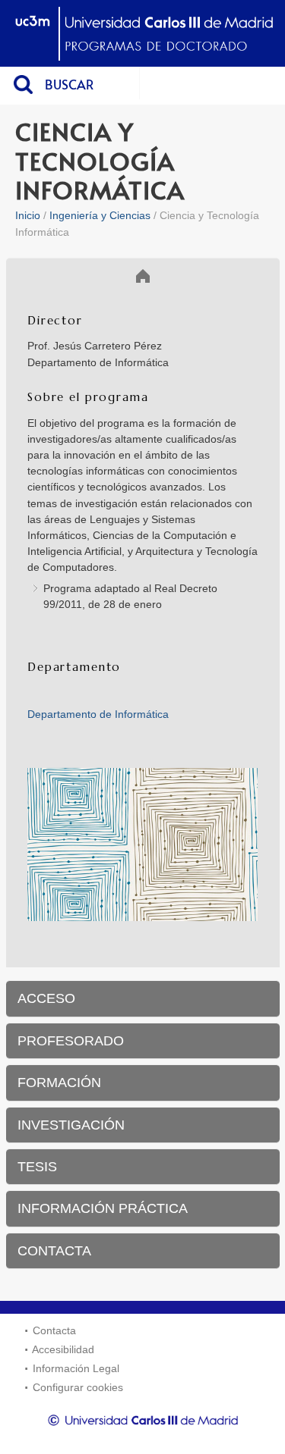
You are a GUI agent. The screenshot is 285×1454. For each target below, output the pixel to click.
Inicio (27, 215)
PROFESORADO (70, 1040)
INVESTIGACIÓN (71, 1125)
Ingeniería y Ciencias (99, 215)
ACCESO (46, 998)
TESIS (37, 1166)
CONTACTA (54, 1250)
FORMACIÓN (59, 1082)
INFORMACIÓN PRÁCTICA (102, 1208)
